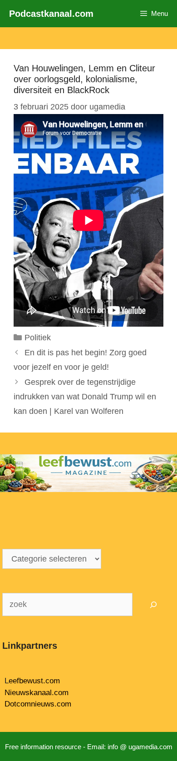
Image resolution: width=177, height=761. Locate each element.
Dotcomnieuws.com (38, 704)
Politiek (38, 337)
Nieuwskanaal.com (37, 692)
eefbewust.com (34, 680)
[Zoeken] (153, 604)
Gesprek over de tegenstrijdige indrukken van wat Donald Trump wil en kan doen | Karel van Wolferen (85, 397)
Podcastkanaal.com (51, 14)
